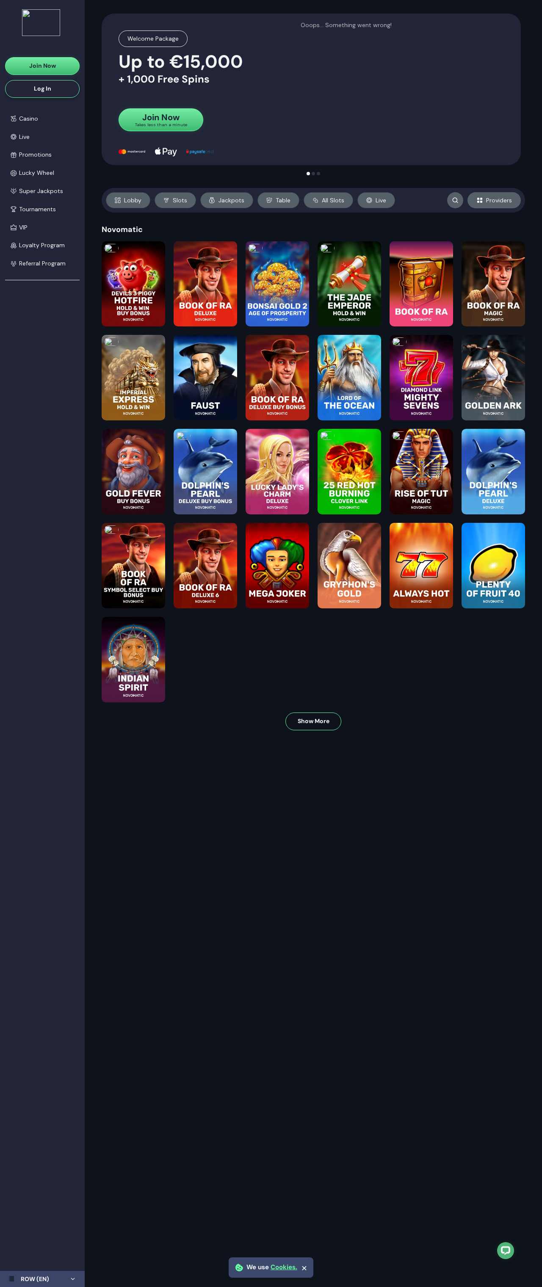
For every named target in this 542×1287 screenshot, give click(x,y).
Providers (499, 200)
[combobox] (42, 1279)
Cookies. (284, 1267)
